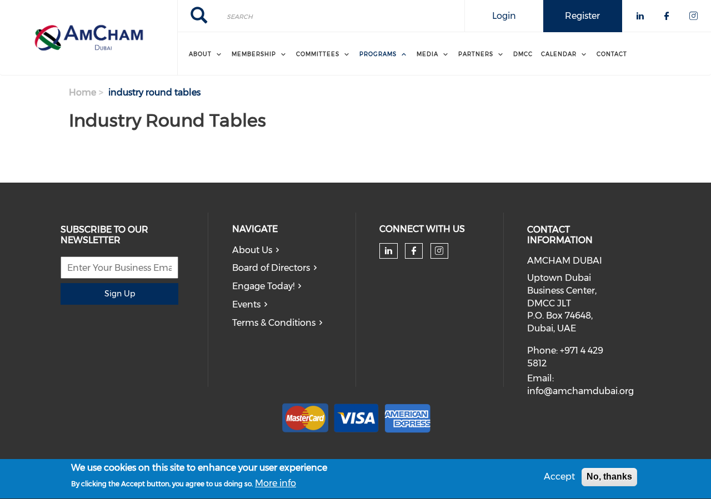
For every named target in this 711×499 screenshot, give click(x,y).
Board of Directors (271, 268)
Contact (612, 54)
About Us (252, 250)
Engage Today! (263, 286)
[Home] (88, 37)
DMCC (523, 54)
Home (82, 92)
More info (275, 483)
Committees (317, 54)
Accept (559, 476)
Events (246, 304)
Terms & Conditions (274, 322)
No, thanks (609, 476)
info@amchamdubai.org (580, 391)
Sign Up (119, 294)
